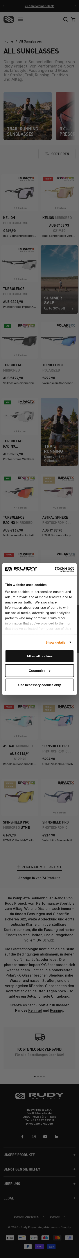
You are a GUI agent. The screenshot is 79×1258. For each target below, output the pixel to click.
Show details (55, 642)
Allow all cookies (39, 656)
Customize (37, 670)
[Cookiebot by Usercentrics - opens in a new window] (56, 569)
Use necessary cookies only (39, 685)
